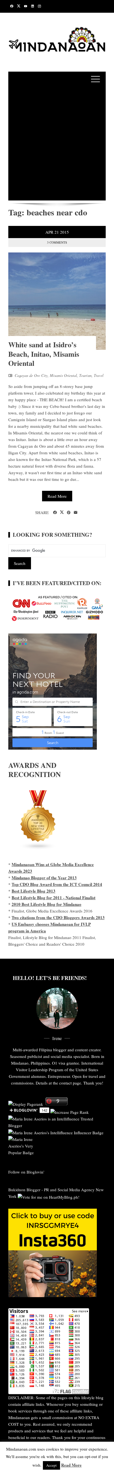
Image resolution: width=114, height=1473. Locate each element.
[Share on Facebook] (54, 512)
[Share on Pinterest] (68, 512)
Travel (98, 375)
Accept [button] (51, 1465)
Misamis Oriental (63, 375)
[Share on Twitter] (61, 512)
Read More (57, 496)
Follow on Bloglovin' (26, 1172)
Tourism (85, 375)
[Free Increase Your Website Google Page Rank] (69, 1111)
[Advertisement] (57, 143)
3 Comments (57, 242)
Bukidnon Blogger (24, 1189)
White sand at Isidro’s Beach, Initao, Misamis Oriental (43, 354)
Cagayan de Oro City (31, 375)
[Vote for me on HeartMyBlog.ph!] (48, 1196)
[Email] (75, 512)
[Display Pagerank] (25, 1103)
